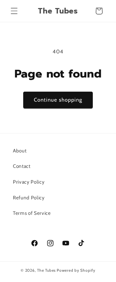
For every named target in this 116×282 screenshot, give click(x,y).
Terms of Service (32, 213)
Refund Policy (29, 198)
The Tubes (46, 270)
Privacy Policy (28, 182)
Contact (22, 166)
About (19, 151)
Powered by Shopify (76, 270)
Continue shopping (58, 99)
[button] (14, 11)
